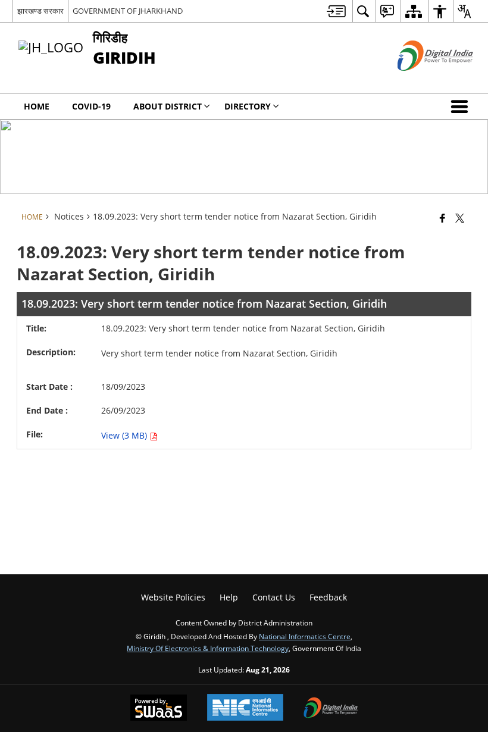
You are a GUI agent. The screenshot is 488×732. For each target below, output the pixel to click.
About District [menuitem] (167, 106)
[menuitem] (336, 11)
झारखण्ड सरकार (40, 10)
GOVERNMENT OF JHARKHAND (128, 10)
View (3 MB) (125, 435)
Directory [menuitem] (247, 106)
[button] (462, 106)
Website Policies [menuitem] (173, 597)
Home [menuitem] (36, 106)
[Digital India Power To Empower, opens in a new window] (331, 709)
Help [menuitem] (229, 597)
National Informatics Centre (305, 636)
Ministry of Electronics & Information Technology (208, 648)
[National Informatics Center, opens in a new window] (245, 708)
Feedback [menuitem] (328, 597)
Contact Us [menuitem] (273, 597)
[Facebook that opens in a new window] (442, 218)
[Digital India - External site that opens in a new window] (420, 80)
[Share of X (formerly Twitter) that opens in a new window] (459, 218)
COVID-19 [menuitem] (91, 106)
